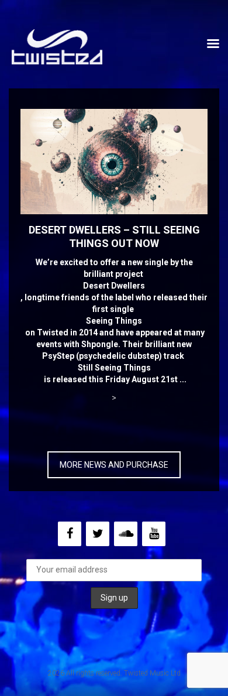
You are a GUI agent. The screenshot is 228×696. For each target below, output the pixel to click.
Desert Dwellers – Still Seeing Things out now (114, 236)
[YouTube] (153, 534)
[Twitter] (97, 534)
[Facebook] (69, 534)
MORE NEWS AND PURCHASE (114, 464)
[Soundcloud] (125, 534)
